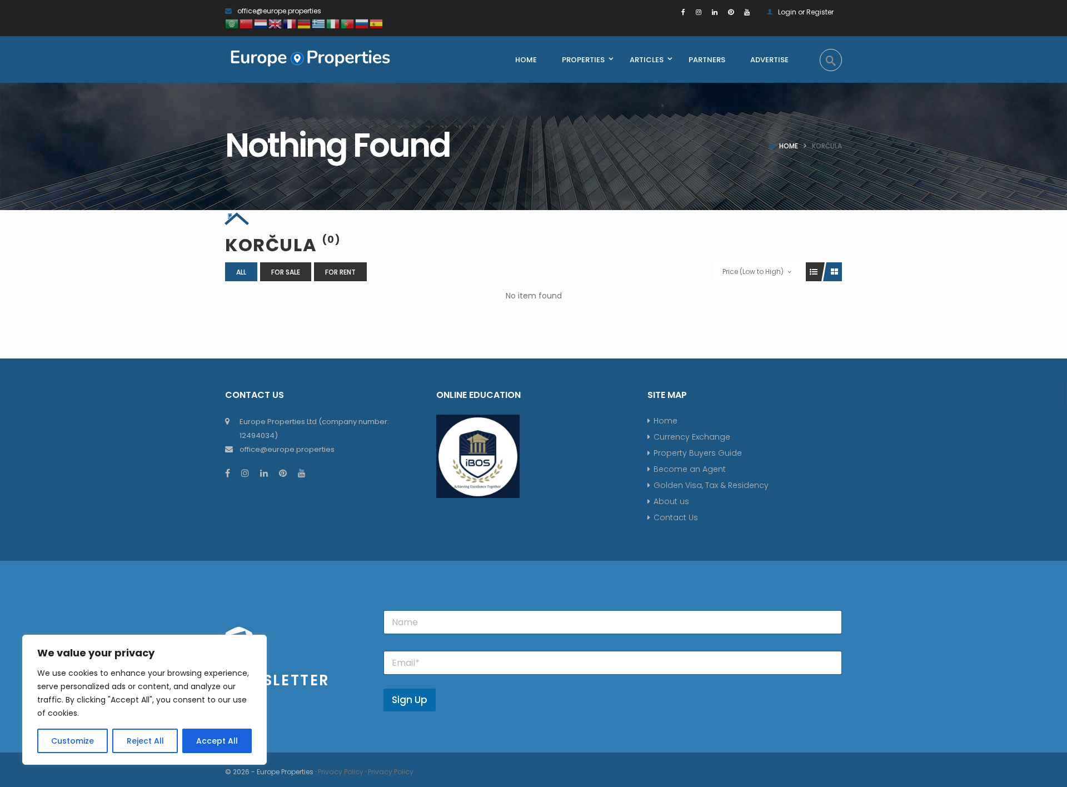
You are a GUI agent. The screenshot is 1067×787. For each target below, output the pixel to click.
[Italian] (333, 23)
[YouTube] (747, 12)
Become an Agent (690, 469)
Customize (72, 740)
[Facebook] (683, 12)
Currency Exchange (692, 436)
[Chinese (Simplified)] (247, 23)
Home (788, 146)
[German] (304, 23)
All (241, 272)
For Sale (285, 272)
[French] (290, 23)
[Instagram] (698, 12)
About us (671, 501)
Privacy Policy (340, 771)
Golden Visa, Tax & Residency (711, 485)
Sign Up (409, 699)
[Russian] (362, 23)
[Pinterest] (731, 12)
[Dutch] (261, 23)
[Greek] (319, 23)
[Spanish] (377, 23)
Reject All (145, 740)
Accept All (217, 740)
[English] (275, 23)
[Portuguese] (348, 23)
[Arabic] (232, 23)
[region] (144, 700)
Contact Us (676, 517)
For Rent (340, 272)
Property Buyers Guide (698, 453)
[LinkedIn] (714, 12)
